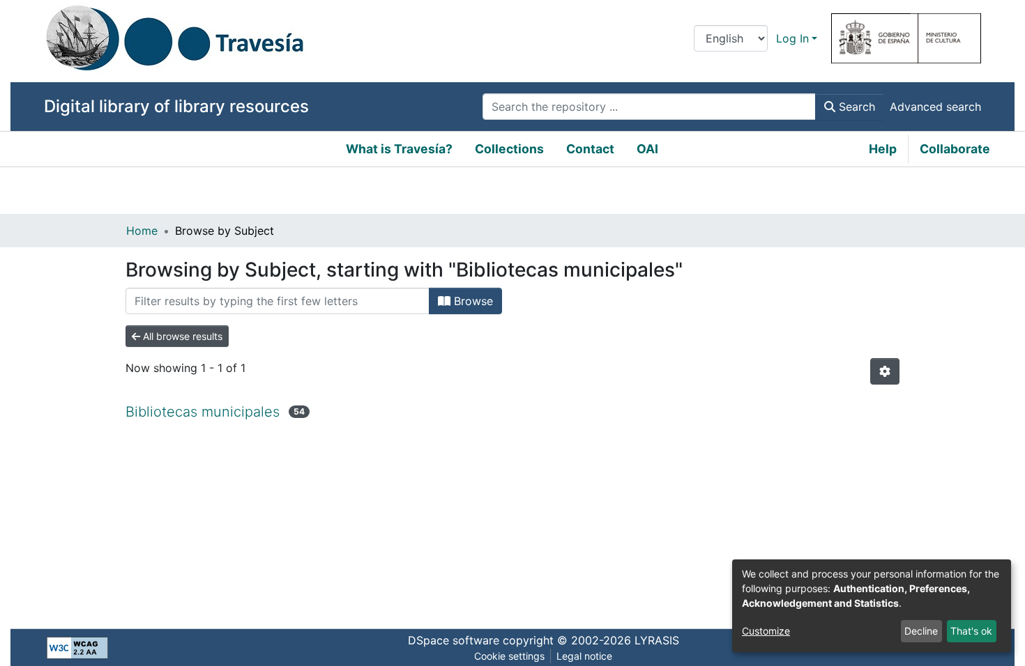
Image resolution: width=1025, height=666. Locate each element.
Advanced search (935, 107)
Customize (766, 631)
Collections (509, 148)
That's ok (971, 631)
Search (855, 107)
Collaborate (955, 148)
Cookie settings (509, 656)
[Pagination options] (884, 371)
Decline (921, 631)
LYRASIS (657, 640)
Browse (471, 301)
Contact (590, 148)
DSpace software (453, 640)
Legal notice (584, 656)
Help (883, 148)
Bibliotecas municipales (203, 411)
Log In (792, 38)
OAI (647, 148)
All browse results (181, 336)
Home (142, 231)
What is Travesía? (399, 148)
